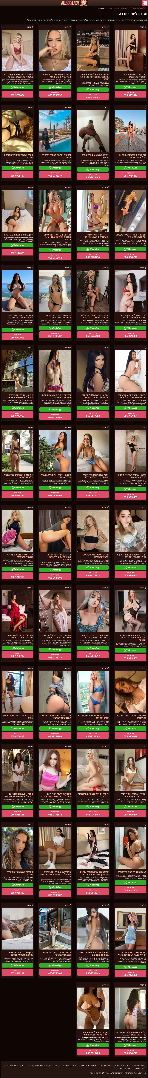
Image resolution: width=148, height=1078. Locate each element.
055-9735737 (55, 95)
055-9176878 (17, 253)
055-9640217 (130, 257)
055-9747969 (17, 416)
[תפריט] (145, 3)
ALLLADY (70, 3)
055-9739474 (130, 95)
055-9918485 (93, 177)
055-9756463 (93, 97)
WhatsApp (132, 87)
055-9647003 (17, 337)
